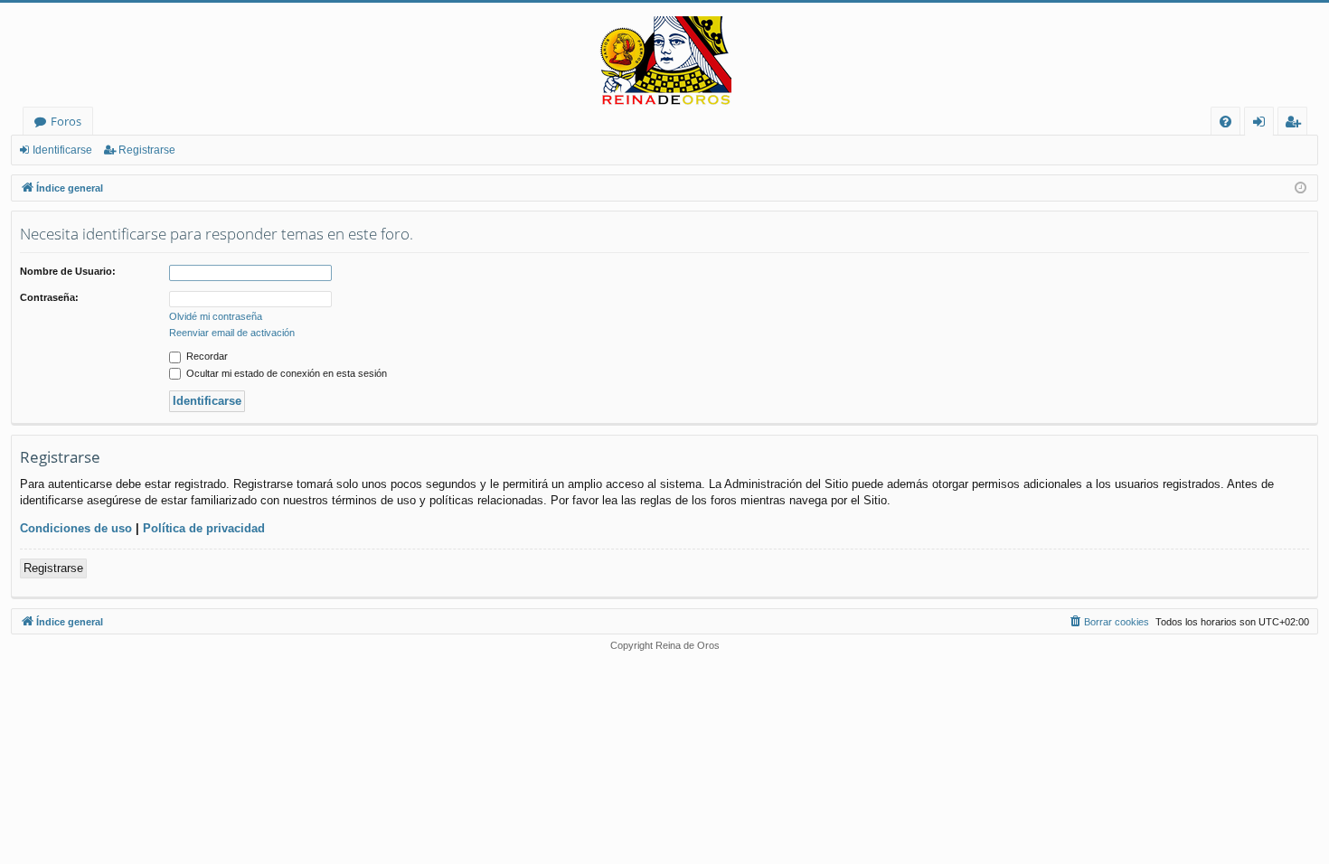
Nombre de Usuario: (68, 271)
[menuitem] (1225, 122)
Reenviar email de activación (232, 332)
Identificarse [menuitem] (1262, 124)
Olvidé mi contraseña (215, 316)
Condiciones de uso (76, 528)
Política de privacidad (204, 528)
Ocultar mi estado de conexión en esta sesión (285, 373)
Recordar (206, 356)
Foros (66, 121)
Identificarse (62, 150)
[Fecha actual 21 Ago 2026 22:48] (1300, 188)
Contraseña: (49, 297)
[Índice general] (664, 61)
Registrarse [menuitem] (1296, 124)
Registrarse (146, 150)
